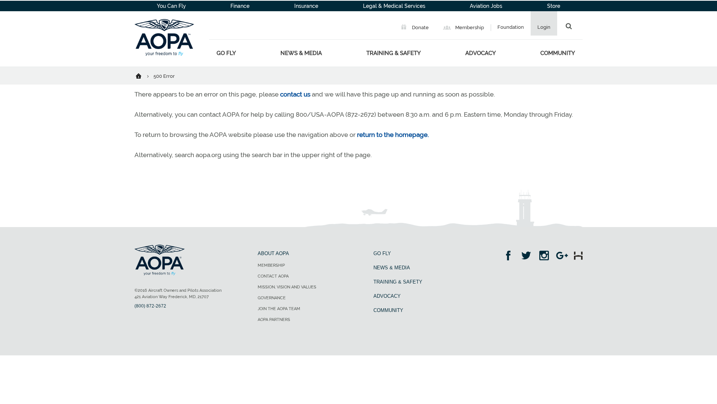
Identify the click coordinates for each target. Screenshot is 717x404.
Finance (239, 6)
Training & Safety (393, 53)
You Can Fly (171, 6)
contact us (295, 94)
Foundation (510, 27)
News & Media (301, 53)
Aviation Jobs (486, 6)
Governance (272, 298)
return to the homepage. (393, 134)
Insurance (306, 6)
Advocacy (480, 53)
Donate (420, 27)
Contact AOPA (273, 276)
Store (553, 6)
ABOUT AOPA (273, 253)
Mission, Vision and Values (287, 287)
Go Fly (226, 53)
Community (557, 53)
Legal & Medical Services (394, 6)
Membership (469, 27)
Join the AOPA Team (279, 308)
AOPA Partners (274, 319)
